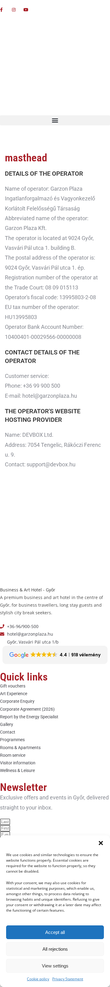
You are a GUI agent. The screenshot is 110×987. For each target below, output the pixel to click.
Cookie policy (38, 979)
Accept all (55, 932)
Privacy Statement (67, 979)
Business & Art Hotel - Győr (27, 590)
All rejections (55, 949)
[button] (101, 843)
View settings (55, 965)
